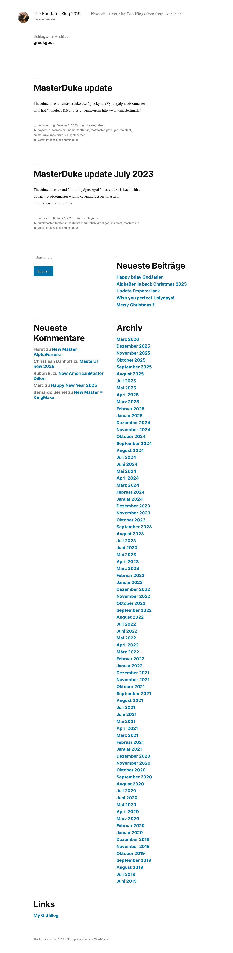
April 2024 (127, 478)
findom (71, 130)
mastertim (56, 135)
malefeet (125, 130)
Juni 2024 (126, 464)
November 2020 (133, 763)
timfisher (43, 125)
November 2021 (133, 679)
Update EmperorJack (138, 290)
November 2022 (133, 596)
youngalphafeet (75, 135)
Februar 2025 (130, 408)
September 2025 (134, 366)
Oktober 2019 (130, 853)
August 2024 (130, 450)
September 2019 (133, 860)
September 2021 (133, 693)
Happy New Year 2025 (74, 385)
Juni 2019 (126, 881)
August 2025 (130, 373)
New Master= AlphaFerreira (57, 352)
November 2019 (133, 846)
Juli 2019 (125, 874)
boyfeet (42, 130)
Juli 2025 (126, 380)
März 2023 (127, 568)
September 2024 (134, 443)
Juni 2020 (126, 797)
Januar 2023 (129, 582)
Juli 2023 (126, 540)
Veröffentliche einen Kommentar (58, 139)
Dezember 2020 (133, 756)
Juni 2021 (126, 714)
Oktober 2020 (131, 769)
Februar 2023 (130, 575)
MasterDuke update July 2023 (94, 174)
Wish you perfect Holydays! (145, 297)
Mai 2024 (126, 471)
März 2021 (127, 735)
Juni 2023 (126, 547)
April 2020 (127, 811)
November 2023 (133, 512)
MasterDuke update (73, 88)
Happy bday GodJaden (140, 277)
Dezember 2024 (133, 422)
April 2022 (127, 644)
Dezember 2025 (133, 346)
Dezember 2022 (133, 589)
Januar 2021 (129, 749)
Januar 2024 (129, 499)
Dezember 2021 (132, 672)
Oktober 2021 (130, 686)
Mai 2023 (126, 554)
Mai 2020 (126, 804)
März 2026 (127, 339)
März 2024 (127, 485)
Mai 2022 (126, 637)
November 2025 (133, 353)
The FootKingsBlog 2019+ (58, 13)
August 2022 (130, 617)
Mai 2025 (126, 387)
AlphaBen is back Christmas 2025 (151, 284)
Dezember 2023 (133, 505)
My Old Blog (46, 915)
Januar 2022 (129, 665)
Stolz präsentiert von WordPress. (88, 939)
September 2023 (134, 526)
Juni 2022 (126, 631)
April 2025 (127, 394)
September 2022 (134, 610)
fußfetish (90, 223)
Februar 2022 (130, 658)
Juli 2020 (126, 790)
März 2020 (127, 818)
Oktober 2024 (131, 436)
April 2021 (127, 728)
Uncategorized (95, 125)
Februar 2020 (130, 825)
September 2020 (134, 776)
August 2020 (130, 783)
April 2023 (127, 561)
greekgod (112, 130)
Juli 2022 (126, 624)
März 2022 (127, 651)
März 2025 (127, 401)
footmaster (98, 130)
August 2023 (130, 533)
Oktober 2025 (130, 360)
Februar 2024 (130, 492)
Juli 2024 (126, 457)
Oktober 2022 (130, 603)
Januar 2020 (129, 832)
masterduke (41, 135)
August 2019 (129, 867)
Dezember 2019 (132, 839)
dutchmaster (57, 130)
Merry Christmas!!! (136, 304)
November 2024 (133, 429)
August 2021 (129, 700)
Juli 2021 (125, 707)
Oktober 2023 (130, 519)
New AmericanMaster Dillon (69, 376)
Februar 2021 (130, 742)
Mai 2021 (125, 721)
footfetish (83, 130)
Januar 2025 (129, 415)
